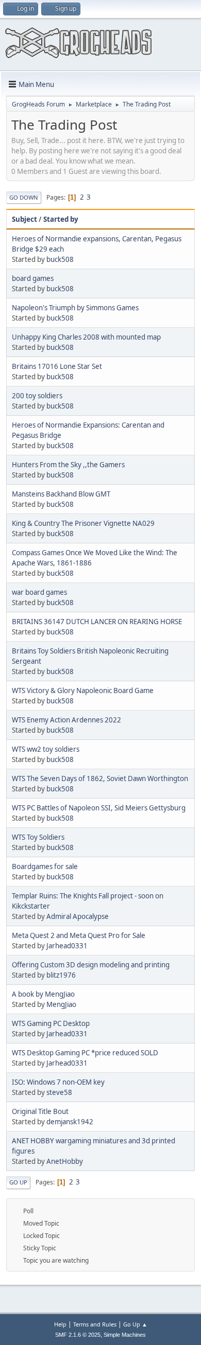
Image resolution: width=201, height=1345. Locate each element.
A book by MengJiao (43, 994)
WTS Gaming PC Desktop (51, 1023)
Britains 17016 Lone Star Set (57, 366)
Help (60, 1324)
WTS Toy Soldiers (38, 837)
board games (33, 278)
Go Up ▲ (135, 1324)
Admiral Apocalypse (77, 916)
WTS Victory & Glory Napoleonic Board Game (83, 690)
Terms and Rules (94, 1324)
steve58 (59, 1092)
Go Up (18, 1182)
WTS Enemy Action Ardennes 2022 (66, 719)
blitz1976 (61, 975)
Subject (24, 219)
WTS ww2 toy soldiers (45, 749)
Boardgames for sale (45, 866)
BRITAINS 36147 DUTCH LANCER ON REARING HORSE (97, 621)
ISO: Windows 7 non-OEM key (58, 1082)
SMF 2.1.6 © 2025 (77, 1335)
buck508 (60, 259)
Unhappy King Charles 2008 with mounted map (86, 337)
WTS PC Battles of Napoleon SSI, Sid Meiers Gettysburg (99, 807)
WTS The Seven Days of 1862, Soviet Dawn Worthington (100, 778)
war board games (39, 592)
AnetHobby (64, 1161)
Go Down (23, 197)
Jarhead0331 (67, 945)
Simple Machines (125, 1335)
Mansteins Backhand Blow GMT (61, 494)
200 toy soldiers (37, 395)
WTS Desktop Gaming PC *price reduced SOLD (85, 1052)
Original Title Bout (40, 1111)
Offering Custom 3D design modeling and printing (91, 964)
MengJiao (61, 1004)
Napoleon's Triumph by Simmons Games (75, 307)
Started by (60, 219)
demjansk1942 (69, 1121)
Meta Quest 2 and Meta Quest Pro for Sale (78, 935)
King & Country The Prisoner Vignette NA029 (83, 523)
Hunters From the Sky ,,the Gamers (68, 464)
